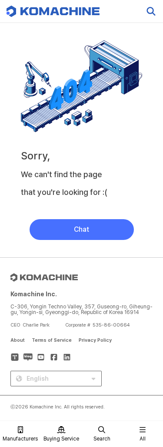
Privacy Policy (95, 340)
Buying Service (61, 439)
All (143, 439)
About (17, 340)
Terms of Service (52, 340)
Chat (81, 229)
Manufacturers (20, 439)
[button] (147, 373)
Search (101, 439)
